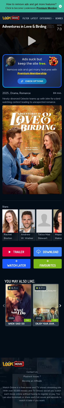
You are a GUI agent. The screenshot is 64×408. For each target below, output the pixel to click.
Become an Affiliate (32, 380)
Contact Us (32, 372)
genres (59, 18)
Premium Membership (32, 73)
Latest (34, 18)
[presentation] (3, 305)
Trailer (18, 252)
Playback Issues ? (32, 376)
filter (26, 18)
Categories (46, 18)
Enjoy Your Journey (46, 324)
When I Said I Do (16, 324)
